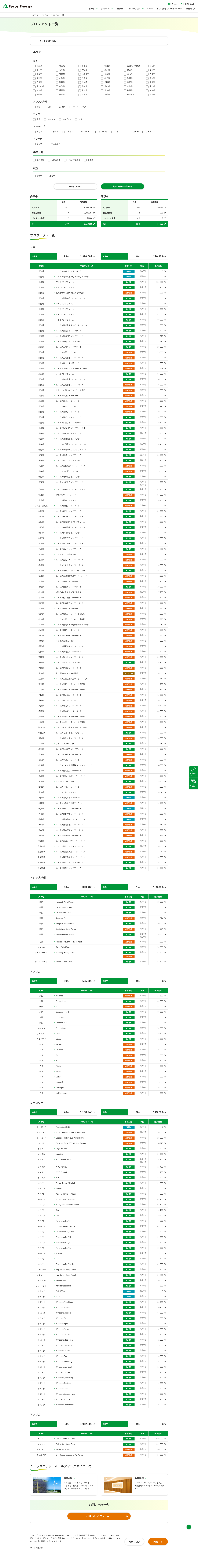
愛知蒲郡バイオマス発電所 (67, 673)
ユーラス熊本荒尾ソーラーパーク (69, 830)
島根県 (84, 86)
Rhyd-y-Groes (61, 1149)
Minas (58, 1039)
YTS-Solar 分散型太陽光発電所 (68, 592)
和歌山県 (40, 86)
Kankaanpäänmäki (63, 1286)
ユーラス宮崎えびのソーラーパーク (70, 841)
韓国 (38, 107)
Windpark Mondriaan (64, 1302)
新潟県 (107, 74)
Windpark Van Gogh (64, 1367)
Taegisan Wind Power (65, 924)
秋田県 (152, 66)
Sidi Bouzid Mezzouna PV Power (69, 1455)
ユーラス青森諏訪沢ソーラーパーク (70, 466)
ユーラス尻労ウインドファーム (68, 460)
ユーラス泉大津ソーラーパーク (68, 695)
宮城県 (107, 66)
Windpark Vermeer (63, 1313)
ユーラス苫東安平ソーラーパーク (69, 385)
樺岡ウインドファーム (65, 304)
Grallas (59, 1189)
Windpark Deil (61, 1318)
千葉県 (39, 74)
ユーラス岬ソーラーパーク (67, 700)
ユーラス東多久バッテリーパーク (69, 809)
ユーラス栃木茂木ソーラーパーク (69, 598)
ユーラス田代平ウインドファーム (69, 538)
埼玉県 (152, 70)
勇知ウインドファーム (65, 287)
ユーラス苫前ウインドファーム (68, 347)
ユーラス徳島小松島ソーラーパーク (70, 776)
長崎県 (39, 94)
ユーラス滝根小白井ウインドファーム (71, 571)
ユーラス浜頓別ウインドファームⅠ (70, 336)
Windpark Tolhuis (63, 1399)
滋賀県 (62, 82)
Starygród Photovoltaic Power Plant (70, 1132)
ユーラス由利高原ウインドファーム (70, 527)
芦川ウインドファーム (65, 282)
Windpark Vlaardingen (65, 1362)
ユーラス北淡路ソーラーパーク (68, 706)
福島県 (62, 70)
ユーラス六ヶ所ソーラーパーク (68, 471)
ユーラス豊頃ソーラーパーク (68, 396)
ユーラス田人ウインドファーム (68, 549)
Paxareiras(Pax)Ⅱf (63, 1243)
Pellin (58, 1055)
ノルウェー (84, 132)
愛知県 (152, 78)
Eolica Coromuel (62, 1028)
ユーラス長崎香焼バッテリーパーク (70, 819)
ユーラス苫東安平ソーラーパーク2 (70, 358)
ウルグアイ (66, 119)
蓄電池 (90, 160)
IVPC (58, 1178)
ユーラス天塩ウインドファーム (68, 331)
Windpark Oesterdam (64, 1383)
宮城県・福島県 (133, 66)
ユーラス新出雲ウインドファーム (69, 749)
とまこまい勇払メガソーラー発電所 (70, 390)
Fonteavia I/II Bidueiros (65, 1199)
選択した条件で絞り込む (123, 186)
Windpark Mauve (63, 1307)
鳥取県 (62, 86)
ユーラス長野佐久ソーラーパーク (69, 646)
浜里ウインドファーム (65, 314)
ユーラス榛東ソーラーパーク (68, 630)
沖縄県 (152, 94)
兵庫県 (130, 82)
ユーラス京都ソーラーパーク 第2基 (70, 684)
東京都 (62, 74)
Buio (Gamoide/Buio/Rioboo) (67, 1205)
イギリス (40, 132)
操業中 (39, 176)
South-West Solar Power (66, 929)
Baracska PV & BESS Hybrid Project (71, 1143)
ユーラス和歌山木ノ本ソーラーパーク (71, 727)
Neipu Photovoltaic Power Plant (69, 942)
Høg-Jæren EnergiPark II (66, 1270)
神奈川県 (85, 74)
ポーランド (150, 132)
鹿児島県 (130, 94)
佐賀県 (152, 90)
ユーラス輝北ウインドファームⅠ (69, 846)
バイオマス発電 (74, 160)
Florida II (59, 1034)
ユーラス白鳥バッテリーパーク (68, 798)
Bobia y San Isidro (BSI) (65, 1226)
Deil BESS (60, 1291)
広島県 (130, 86)
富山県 (130, 74)
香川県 (62, 90)
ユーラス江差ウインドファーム (68, 423)
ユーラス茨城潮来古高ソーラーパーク (71, 576)
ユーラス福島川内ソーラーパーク (69, 560)
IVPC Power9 (61, 1167)
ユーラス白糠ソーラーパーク (68, 412)
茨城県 (84, 70)
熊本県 (62, 94)
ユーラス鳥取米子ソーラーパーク (69, 738)
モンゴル (62, 107)
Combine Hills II (62, 1012)
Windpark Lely (61, 1389)
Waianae (59, 996)
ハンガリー (134, 132)
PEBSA (59, 1253)
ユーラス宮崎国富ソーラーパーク (69, 835)
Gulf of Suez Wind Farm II (66, 1439)
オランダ (118, 132)
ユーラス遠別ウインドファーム (68, 342)
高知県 (107, 90)
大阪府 (107, 82)
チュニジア (55, 144)
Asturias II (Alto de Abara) (66, 1194)
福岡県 (130, 90)
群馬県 (130, 70)
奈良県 (152, 82)
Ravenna (59, 1050)
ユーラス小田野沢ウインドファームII (71, 444)
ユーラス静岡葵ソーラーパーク (68, 668)
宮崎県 (107, 94)
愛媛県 (84, 90)
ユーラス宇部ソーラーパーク (68, 760)
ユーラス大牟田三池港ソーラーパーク (71, 803)
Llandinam (60, 1154)
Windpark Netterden (64, 1329)
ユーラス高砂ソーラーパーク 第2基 (70, 717)
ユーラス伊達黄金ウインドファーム (70, 379)
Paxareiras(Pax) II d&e (65, 1232)
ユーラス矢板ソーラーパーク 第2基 (70, 614)
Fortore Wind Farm (63, 1159)
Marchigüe (60, 1088)
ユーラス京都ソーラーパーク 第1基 (70, 690)
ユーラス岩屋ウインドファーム (68, 455)
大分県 (84, 94)
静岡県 (130, 78)
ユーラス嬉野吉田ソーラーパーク (69, 814)
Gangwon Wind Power (65, 934)
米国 (38, 119)
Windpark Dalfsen (63, 1372)
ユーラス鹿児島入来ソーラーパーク (70, 852)
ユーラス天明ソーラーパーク (68, 506)
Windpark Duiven (63, 1351)
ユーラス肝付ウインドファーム (68, 868)
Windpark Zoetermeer (64, 1405)
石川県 (152, 74)
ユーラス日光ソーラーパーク (68, 608)
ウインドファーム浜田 (65, 744)
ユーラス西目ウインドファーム (68, 511)
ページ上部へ (189, 1527)
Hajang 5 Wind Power (65, 902)
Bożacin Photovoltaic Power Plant (69, 1138)
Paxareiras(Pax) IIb (63, 1237)
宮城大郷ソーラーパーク (66, 495)
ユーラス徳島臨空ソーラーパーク (69, 771)
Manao (58, 1077)
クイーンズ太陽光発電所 (66, 554)
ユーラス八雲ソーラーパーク (68, 352)
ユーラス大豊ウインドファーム (68, 792)
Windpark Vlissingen (64, 1340)
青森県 (62, 66)
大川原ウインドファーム (66, 782)
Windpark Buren (62, 1356)
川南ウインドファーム (65, 320)
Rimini (58, 1066)
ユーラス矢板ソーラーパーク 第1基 (70, 619)
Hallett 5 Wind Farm (64, 962)
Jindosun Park (61, 918)
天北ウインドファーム (65, 374)
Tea (57, 1210)
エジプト (40, 144)
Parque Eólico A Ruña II (65, 1183)
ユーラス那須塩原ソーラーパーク (69, 603)
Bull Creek (60, 1017)
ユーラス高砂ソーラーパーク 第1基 (70, 722)
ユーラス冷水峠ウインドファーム (69, 433)
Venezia (59, 1044)
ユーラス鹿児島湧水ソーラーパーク (70, 857)
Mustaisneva (61, 1280)
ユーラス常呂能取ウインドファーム (70, 298)
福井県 (39, 78)
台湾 (49, 107)
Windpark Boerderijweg (65, 1394)
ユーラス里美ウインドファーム (68, 587)
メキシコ (51, 119)
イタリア (55, 132)
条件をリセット (75, 186)
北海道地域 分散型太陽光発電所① (70, 293)
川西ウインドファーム (65, 309)
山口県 (152, 86)
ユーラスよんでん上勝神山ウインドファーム (74, 765)
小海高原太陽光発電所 (65, 641)
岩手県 (84, 66)
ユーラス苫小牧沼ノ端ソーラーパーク (71, 363)
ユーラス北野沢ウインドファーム (69, 477)
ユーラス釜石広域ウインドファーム (70, 489)
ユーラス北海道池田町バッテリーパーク (72, 277)
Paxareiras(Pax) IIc (63, 1248)
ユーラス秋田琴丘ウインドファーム (70, 516)
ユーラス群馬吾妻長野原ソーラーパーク (72, 625)
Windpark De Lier (63, 1335)
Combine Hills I (62, 1023)
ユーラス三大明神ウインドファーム (70, 544)
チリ (80, 119)
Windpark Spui (62, 1324)
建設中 (52, 176)
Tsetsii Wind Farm (63, 947)
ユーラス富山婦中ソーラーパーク (69, 636)
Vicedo (59, 1259)
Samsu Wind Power (64, 907)
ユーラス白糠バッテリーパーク (68, 271)
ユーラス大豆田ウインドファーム (69, 482)
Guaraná (59, 1082)
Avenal (59, 1007)
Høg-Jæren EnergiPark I (66, 1275)
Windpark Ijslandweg (64, 1378)
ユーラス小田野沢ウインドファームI (71, 450)
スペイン (69, 132)
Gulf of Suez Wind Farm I (66, 1444)
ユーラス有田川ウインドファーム (69, 733)
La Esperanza (61, 1093)
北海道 (39, 66)
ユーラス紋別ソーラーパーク (68, 401)
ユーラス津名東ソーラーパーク (68, 711)
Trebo (58, 1071)
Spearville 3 (61, 1001)
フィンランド (102, 132)
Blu (57, 1061)
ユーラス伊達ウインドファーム (68, 417)
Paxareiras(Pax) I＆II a (65, 1264)
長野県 (84, 78)
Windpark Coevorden (64, 1345)
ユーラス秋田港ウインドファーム (69, 533)
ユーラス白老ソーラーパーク (68, 406)
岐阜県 (107, 78)
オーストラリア (79, 107)
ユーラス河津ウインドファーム (68, 662)
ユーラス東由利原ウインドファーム (70, 522)
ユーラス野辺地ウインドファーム (69, 439)
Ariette (58, 1297)
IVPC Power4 (61, 1172)
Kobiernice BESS (63, 1127)
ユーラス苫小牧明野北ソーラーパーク (71, 369)
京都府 (84, 82)
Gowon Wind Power (64, 913)
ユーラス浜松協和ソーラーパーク (69, 652)
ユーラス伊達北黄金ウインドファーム (71, 325)
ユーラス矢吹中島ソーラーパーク (69, 565)
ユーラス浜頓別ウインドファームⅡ (70, 428)
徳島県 (39, 90)
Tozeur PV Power (63, 1450)
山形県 (39, 70)
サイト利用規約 (36, 1548)
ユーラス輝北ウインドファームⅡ (69, 863)
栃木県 (107, 70)
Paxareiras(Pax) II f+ (64, 1221)
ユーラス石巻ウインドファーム (68, 500)
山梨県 (62, 78)
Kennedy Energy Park (65, 953)
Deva (58, 1216)
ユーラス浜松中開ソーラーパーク (69, 657)
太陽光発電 (55, 160)
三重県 (39, 82)
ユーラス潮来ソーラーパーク (68, 581)
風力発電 (40, 160)
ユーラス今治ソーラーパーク (68, 787)
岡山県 (107, 86)
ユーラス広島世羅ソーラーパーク (69, 754)
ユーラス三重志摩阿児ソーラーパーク (71, 679)
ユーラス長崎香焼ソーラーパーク (69, 825)
